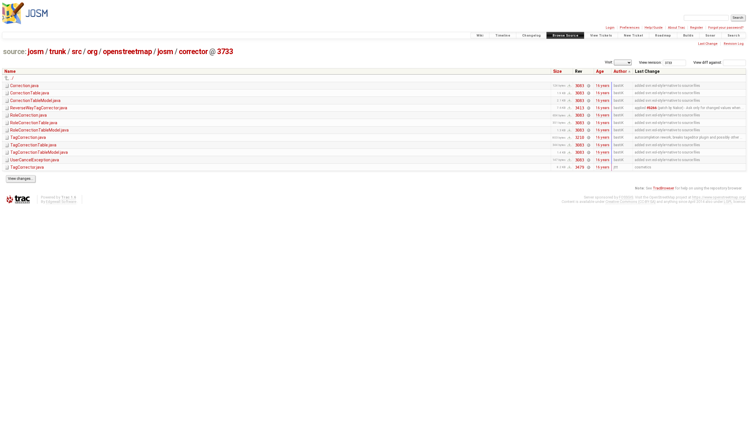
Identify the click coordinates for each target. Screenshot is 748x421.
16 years (603, 86)
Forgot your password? (726, 28)
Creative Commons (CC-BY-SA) (630, 201)
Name (9, 71)
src (77, 51)
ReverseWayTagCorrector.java (38, 108)
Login (610, 28)
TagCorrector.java (27, 167)
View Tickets (601, 35)
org (92, 51)
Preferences (630, 28)
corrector (193, 51)
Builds (688, 35)
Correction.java (24, 85)
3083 (579, 85)
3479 (579, 167)
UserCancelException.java (34, 160)
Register (696, 28)
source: (15, 51)
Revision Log (734, 44)
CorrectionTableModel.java (35, 100)
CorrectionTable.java (29, 93)
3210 (579, 137)
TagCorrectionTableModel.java (39, 152)
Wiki (480, 35)
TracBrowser (663, 188)
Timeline (502, 35)
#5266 (652, 108)
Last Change (708, 44)
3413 (579, 108)
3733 (225, 51)
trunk (57, 51)
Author (620, 71)
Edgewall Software (61, 201)
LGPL (728, 201)
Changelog (531, 35)
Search (734, 35)
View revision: (650, 62)
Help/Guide (654, 28)
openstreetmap (127, 51)
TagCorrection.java (28, 137)
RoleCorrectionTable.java (33, 122)
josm (36, 51)
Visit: (609, 62)
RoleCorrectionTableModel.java (39, 130)
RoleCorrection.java (28, 115)
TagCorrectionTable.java (33, 145)
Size (557, 71)
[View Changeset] (588, 85)
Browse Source (565, 35)
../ (12, 78)
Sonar (710, 35)
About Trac (676, 28)
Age (600, 71)
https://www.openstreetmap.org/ (719, 197)
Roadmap (663, 35)
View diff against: (708, 62)
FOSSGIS (626, 197)
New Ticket (633, 35)
